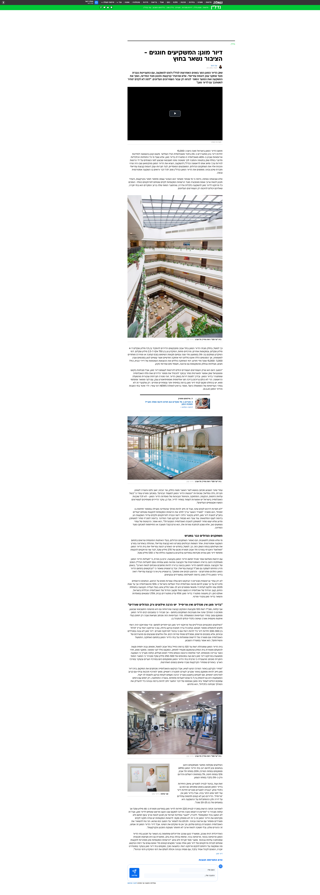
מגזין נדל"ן (197, 8)
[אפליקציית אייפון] (108, 7)
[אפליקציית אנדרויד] (111, 7)
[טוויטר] (104, 7)
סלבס (175, 2)
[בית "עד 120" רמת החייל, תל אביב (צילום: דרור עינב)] (175, 268)
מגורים (177, 8)
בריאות (154, 2)
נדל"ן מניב (170, 8)
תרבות (183, 2)
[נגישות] (3, 2)
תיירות (145, 2)
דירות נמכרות (187, 8)
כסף (168, 2)
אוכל (162, 2)
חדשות (209, 2)
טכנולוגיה (136, 2)
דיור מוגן (219, 854)
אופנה (127, 2)
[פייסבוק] (100, 7)
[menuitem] (207, 2)
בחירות (192, 2)
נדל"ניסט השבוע (159, 8)
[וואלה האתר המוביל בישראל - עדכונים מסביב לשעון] (218, 2)
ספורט (200, 2)
